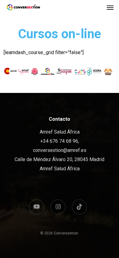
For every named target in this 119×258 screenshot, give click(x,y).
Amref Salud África (60, 168)
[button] (110, 7)
